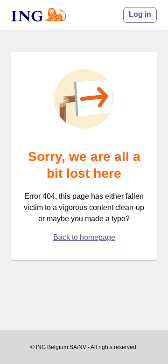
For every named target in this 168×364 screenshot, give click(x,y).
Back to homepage (84, 237)
